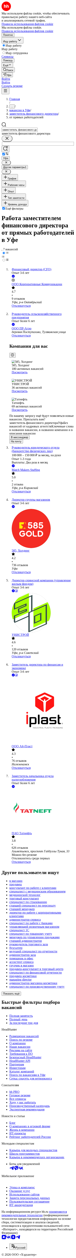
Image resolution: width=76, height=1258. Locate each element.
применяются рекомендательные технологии (34, 1213)
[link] (8, 69)
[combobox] (20, 130)
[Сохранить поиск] (5, 149)
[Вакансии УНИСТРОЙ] (42, 613)
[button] (6, 79)
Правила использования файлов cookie (27, 31)
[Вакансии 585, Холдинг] (42, 529)
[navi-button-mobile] (5, 91)
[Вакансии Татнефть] (42, 810)
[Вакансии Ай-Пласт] (42, 711)
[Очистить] (7, 138)
